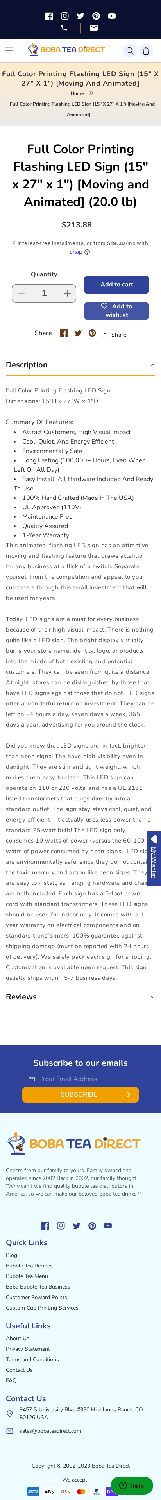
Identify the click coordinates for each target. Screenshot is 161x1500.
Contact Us (19, 1370)
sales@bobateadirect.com (50, 1431)
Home (77, 93)
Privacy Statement (28, 1349)
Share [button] (119, 334)
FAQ (11, 1380)
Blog (11, 1255)
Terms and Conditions (32, 1359)
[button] (130, 51)
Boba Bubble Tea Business (38, 1287)
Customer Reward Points (36, 1297)
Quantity (44, 274)
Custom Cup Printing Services (42, 1308)
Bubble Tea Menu (27, 1276)
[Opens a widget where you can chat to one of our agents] (131, 1486)
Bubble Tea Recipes (29, 1265)
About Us (17, 1338)
